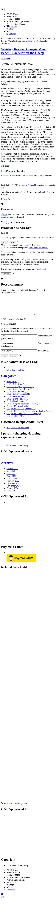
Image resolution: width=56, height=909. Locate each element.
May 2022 (11, 473)
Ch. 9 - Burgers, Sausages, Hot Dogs (24, 404)
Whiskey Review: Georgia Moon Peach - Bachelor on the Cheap (23, 51)
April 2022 (11, 476)
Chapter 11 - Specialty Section (21, 408)
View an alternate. (39, 269)
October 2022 (12, 468)
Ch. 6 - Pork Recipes (17, 396)
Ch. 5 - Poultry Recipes (18, 394)
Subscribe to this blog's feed (15, 803)
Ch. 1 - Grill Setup (16, 384)
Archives (13, 26)
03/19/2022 (5, 59)
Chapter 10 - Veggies (17, 406)
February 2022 (13, 481)
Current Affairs (27, 185)
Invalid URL (43, 351)
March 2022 (12, 478)
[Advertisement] (27, 522)
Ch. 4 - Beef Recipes (17, 391)
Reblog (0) (5, 199)
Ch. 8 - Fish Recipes (17, 401)
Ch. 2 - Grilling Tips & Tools (20, 386)
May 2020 (11, 491)
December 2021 (13, 483)
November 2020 (14, 486)
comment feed (7, 217)
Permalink (39, 185)
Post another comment (38, 247)
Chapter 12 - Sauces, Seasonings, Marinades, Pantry (30, 411)
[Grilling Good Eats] (16, 370)
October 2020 (12, 488)
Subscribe (12, 34)
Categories (8, 376)
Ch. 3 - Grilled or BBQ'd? (19, 389)
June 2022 (11, 471)
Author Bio (13, 381)
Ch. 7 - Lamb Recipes (17, 399)
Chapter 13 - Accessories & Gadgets (24, 413)
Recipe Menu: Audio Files (18, 427)
